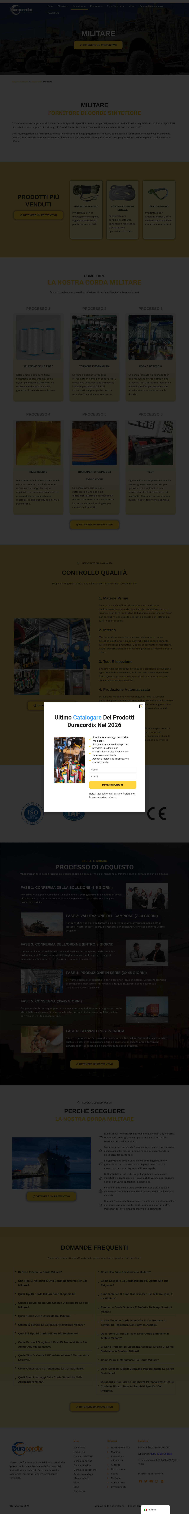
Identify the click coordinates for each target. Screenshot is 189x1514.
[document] (94, 757)
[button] (141, 706)
